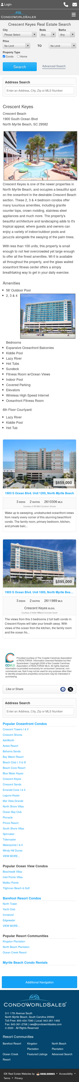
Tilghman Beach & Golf (16, 888)
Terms (7, 1078)
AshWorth (8, 740)
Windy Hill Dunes (12, 850)
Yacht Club (9, 909)
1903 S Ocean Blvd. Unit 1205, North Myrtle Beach (39, 493)
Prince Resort (11, 823)
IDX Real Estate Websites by (19, 1073)
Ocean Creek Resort (15, 952)
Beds (43, 30)
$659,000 (63, 482)
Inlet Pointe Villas (13, 877)
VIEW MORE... (11, 856)
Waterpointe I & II (13, 845)
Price (6, 41)
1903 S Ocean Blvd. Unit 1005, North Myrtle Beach (40, 592)
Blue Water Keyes (13, 773)
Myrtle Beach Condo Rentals (25, 962)
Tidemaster (9, 839)
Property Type (11, 52)
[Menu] (73, 14)
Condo (9, 56)
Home (23, 56)
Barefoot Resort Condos (22, 898)
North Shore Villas (13, 806)
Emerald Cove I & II (14, 790)
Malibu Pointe (11, 882)
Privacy (19, 1078)
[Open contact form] (74, 4)
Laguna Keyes (11, 795)
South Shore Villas (13, 828)
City (5, 30)
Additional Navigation (40, 982)
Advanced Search (54, 66)
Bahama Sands (12, 751)
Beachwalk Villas (12, 871)
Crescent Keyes (12, 779)
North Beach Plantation (16, 947)
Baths (62, 30)
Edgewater (9, 920)
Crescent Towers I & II (15, 729)
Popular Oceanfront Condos (25, 723)
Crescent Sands (12, 784)
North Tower (10, 903)
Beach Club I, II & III (14, 762)
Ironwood (8, 915)
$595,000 (63, 581)
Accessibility (66, 1073)
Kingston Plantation (14, 941)
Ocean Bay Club (12, 812)
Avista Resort (10, 746)
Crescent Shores (12, 735)
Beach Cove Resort (14, 768)
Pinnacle (8, 817)
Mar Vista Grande (13, 801)
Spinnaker (9, 834)
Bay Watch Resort (13, 757)
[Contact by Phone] (66, 4)
